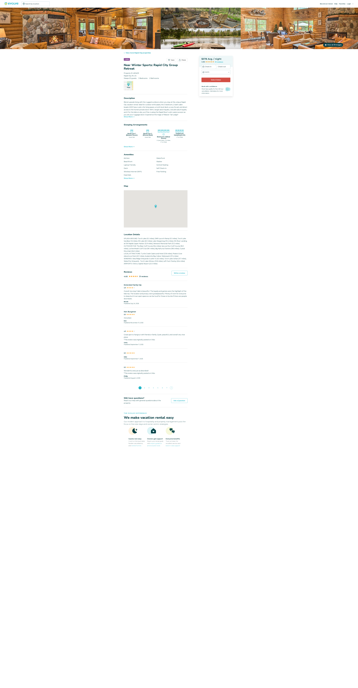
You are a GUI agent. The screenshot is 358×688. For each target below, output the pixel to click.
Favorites (342, 4)
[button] (215, 72)
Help (335, 4)
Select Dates (216, 80)
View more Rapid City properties (138, 53)
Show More (128, 117)
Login (349, 4)
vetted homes (136, 446)
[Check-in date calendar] (203, 67)
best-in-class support (173, 446)
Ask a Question (179, 401)
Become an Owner (326, 4)
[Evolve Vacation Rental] (11, 4)
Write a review (179, 273)
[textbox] (35, 3)
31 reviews (219, 62)
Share (184, 60)
